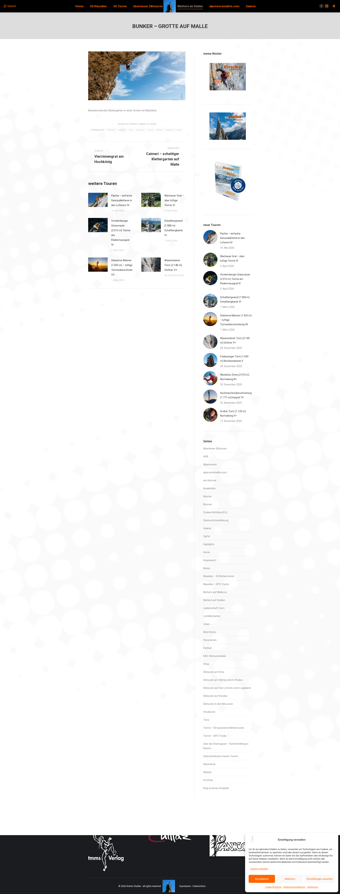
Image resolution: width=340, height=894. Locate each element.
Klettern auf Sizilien (214, 600)
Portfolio (208, 780)
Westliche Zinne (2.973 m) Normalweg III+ (234, 377)
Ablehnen (289, 878)
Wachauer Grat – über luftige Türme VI (174, 200)
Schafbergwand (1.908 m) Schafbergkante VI (173, 228)
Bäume (207, 496)
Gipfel (206, 536)
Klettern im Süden (147, 124)
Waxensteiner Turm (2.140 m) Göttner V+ (173, 265)
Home (206, 552)
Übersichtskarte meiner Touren (220, 756)
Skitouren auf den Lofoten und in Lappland (227, 688)
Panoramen (210, 640)
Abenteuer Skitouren (215, 448)
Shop (206, 664)
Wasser (207, 772)
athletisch (111, 130)
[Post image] (98, 200)
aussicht (122, 130)
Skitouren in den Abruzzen (218, 703)
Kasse (206, 568)
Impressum (312, 887)
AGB (205, 456)
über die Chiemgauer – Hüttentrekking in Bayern (225, 746)
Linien (206, 624)
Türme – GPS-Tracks (214, 735)
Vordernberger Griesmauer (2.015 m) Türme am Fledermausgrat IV (120, 232)
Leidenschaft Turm (214, 608)
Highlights (208, 544)
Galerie (207, 528)
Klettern (133, 124)
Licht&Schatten (211, 616)
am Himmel (209, 480)
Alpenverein (210, 464)
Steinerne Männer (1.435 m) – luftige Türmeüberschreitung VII (123, 267)
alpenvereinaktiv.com (215, 472)
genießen (141, 130)
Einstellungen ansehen (320, 878)
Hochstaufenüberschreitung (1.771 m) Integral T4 (236, 395)
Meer (179, 130)
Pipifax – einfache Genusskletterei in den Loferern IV (121, 200)
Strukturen (209, 711)
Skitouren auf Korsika (215, 695)
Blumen (207, 504)
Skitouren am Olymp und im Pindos (222, 680)
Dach (131, 130)
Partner (207, 648)
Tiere (206, 719)
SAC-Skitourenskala (214, 656)
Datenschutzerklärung (294, 887)
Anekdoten (209, 488)
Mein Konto (209, 632)
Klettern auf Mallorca (215, 592)
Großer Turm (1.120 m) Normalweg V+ (233, 413)
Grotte (151, 130)
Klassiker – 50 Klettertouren (218, 576)
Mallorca (170, 130)
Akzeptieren (262, 878)
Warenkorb (209, 764)
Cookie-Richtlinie (273, 887)
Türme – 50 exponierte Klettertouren (223, 727)
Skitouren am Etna (213, 672)
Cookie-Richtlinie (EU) (215, 512)
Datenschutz (199, 886)
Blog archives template (216, 788)
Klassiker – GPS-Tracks (216, 584)
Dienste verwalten (259, 869)
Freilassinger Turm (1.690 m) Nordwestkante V (234, 358)
